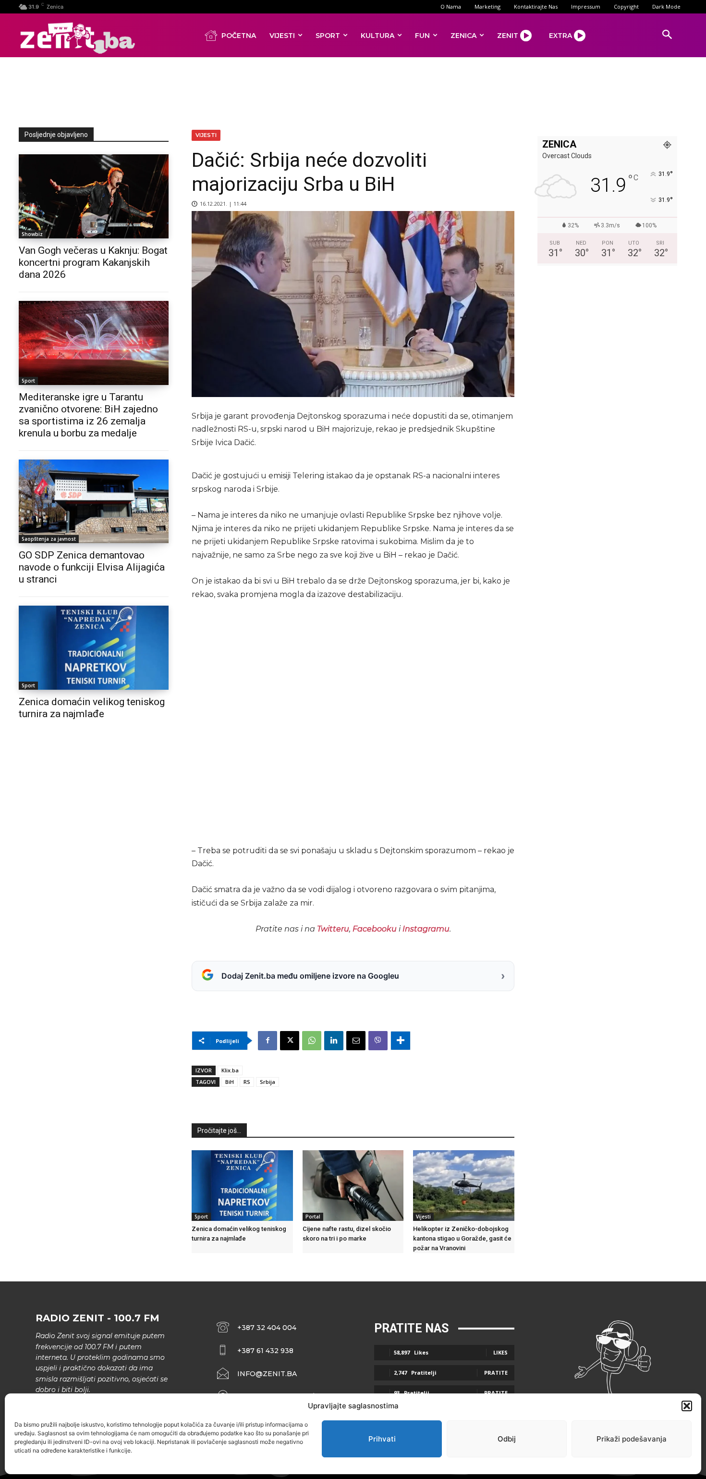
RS (246, 1081)
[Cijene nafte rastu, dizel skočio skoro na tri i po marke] (353, 1185)
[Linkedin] (333, 1040)
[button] (687, 1406)
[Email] (355, 1040)
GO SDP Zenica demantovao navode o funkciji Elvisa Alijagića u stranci (92, 567)
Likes (500, 1352)
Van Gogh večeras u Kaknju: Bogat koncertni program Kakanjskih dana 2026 (93, 262)
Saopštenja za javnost (49, 538)
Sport (28, 380)
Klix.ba (230, 1070)
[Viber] (378, 1040)
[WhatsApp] (311, 1040)
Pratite (496, 1372)
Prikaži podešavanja (631, 1438)
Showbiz (32, 234)
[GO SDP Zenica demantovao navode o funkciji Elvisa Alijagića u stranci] (94, 502)
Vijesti (206, 135)
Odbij (507, 1438)
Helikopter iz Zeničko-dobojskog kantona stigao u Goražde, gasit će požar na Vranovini (462, 1238)
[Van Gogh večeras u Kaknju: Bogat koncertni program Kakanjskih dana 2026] (94, 196)
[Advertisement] (353, 90)
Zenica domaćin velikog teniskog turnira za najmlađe (92, 708)
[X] (289, 1040)
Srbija (267, 1081)
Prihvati (382, 1438)
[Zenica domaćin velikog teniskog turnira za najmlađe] (94, 648)
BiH (229, 1081)
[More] (400, 1040)
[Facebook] (267, 1040)
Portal (312, 1216)
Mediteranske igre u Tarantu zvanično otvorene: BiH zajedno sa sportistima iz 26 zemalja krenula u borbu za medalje (88, 415)
